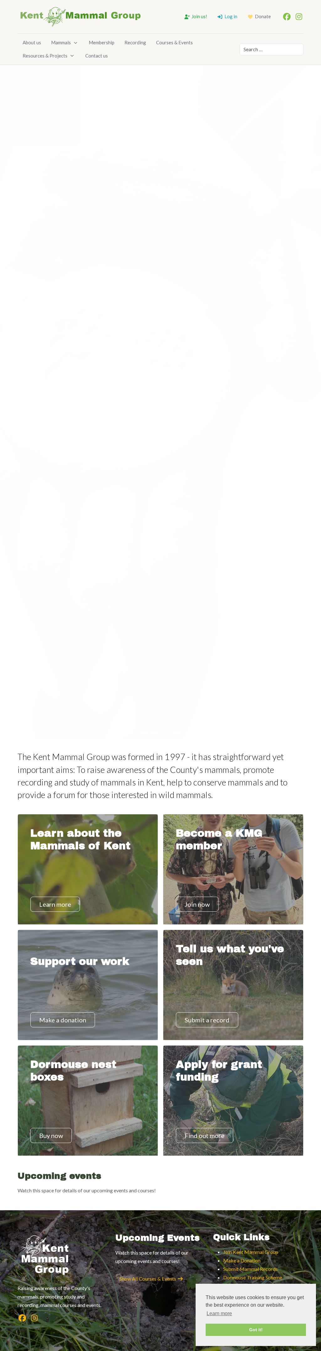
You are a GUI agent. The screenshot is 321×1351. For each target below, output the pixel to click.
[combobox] (271, 49)
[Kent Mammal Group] (80, 16)
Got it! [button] (256, 1329)
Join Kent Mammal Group (250, 1252)
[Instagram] (298, 16)
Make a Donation (241, 1260)
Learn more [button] (219, 1313)
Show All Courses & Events (148, 1279)
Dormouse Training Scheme (252, 1277)
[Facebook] (287, 16)
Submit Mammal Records (250, 1269)
